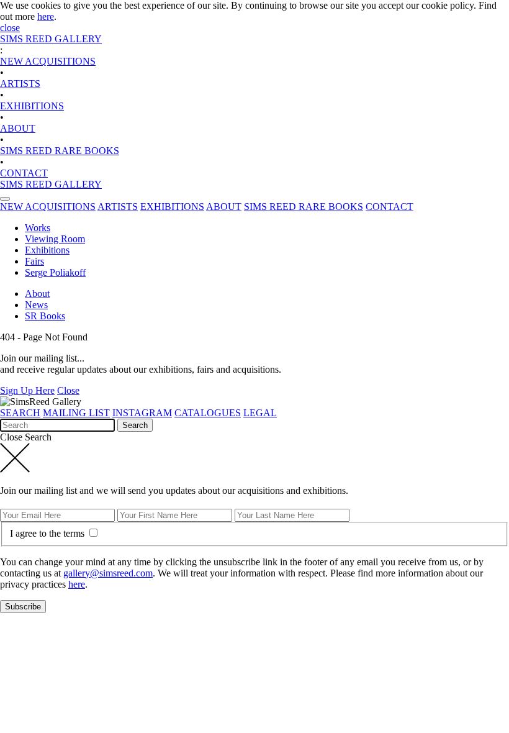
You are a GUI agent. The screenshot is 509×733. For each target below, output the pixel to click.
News (36, 304)
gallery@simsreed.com (108, 573)
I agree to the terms (48, 533)
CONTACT (24, 173)
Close (68, 390)
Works (37, 227)
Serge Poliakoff (55, 272)
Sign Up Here (27, 390)
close (10, 27)
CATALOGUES (207, 412)
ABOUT (17, 128)
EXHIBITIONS (32, 106)
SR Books (45, 316)
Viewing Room (55, 239)
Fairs (34, 261)
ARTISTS (20, 83)
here (45, 16)
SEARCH (20, 412)
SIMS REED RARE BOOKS (59, 150)
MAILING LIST (76, 412)
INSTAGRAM (142, 412)
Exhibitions (47, 250)
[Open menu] (5, 199)
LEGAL (260, 412)
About (37, 293)
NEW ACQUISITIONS (48, 61)
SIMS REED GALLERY (51, 39)
